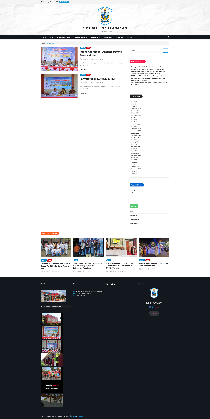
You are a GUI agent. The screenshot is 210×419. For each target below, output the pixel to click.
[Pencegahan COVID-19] (52, 386)
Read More (84, 69)
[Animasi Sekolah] (52, 400)
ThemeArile (81, 416)
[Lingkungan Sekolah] (52, 359)
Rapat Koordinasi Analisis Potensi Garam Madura (101, 53)
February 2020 (135, 164)
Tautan (129, 37)
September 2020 (136, 155)
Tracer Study (108, 37)
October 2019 (135, 166)
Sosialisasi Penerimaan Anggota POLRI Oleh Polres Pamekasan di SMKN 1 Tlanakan (119, 265)
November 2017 (135, 173)
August (54, 43)
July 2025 (134, 119)
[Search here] (168, 37)
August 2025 (135, 117)
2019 (48, 43)
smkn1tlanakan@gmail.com (83, 293)
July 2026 (134, 101)
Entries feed (133, 215)
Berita (133, 190)
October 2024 (135, 133)
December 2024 (136, 128)
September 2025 (136, 115)
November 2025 (136, 110)
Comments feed (134, 219)
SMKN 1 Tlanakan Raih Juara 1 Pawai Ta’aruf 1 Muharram (153, 264)
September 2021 (136, 146)
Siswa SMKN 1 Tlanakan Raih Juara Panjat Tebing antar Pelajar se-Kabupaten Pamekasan (87, 265)
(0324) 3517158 (80, 295)
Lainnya (133, 194)
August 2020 (135, 157)
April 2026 (134, 106)
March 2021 (134, 151)
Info (132, 192)
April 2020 (134, 162)
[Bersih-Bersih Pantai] (52, 373)
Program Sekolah (80, 37)
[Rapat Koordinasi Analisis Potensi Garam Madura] (52, 346)
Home (44, 37)
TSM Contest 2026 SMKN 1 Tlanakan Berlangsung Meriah (148, 76)
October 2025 (135, 113)
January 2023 (135, 142)
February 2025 (135, 124)
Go (165, 50)
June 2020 (134, 160)
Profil (51, 37)
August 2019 (135, 171)
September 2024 (136, 135)
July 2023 (134, 139)
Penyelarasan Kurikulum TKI (97, 78)
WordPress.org (134, 223)
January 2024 (135, 137)
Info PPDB (119, 37)
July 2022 (134, 144)
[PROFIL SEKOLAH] (52, 319)
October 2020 (135, 153)
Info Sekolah (95, 37)
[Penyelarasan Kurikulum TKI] (52, 332)
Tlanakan (85, 59)
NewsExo (73, 416)
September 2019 (136, 169)
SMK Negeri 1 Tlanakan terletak (52, 306)
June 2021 (134, 148)
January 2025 (135, 126)
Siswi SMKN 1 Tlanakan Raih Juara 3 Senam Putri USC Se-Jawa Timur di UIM (55, 265)
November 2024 (136, 131)
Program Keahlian (64, 37)
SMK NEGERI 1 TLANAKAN (105, 27)
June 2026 (134, 104)
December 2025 (136, 108)
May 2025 (134, 122)
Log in (131, 211)
